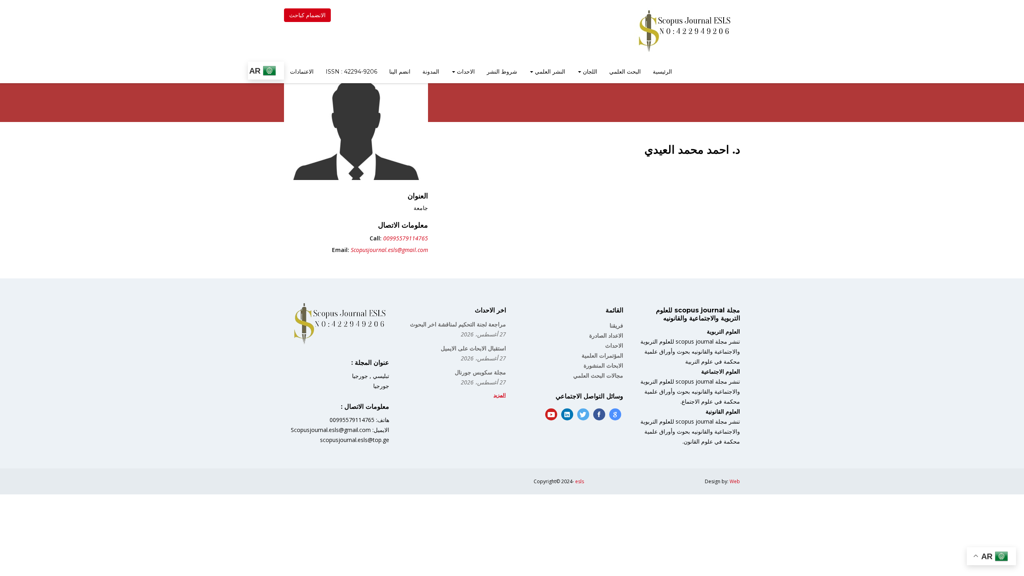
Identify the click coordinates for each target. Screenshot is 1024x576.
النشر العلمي (549, 71)
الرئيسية (662, 71)
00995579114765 (405, 238)
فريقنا (616, 325)
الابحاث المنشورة (603, 365)
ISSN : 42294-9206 (351, 71)
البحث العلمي (625, 71)
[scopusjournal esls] (684, 31)
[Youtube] (551, 414)
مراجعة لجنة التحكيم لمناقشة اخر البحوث (458, 324)
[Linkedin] (567, 414)
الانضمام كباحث (307, 15)
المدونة (430, 71)
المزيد (500, 395)
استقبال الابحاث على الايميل (473, 348)
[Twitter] (583, 414)
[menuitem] (662, 72)
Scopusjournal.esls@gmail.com (389, 250)
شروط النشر (502, 71)
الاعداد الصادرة (606, 335)
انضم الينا (399, 71)
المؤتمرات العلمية (602, 355)
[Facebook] (599, 414)
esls (579, 481)
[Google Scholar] (615, 414)
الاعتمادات (302, 71)
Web (735, 481)
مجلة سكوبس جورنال (480, 372)
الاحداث (465, 71)
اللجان (589, 71)
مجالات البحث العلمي (598, 375)
